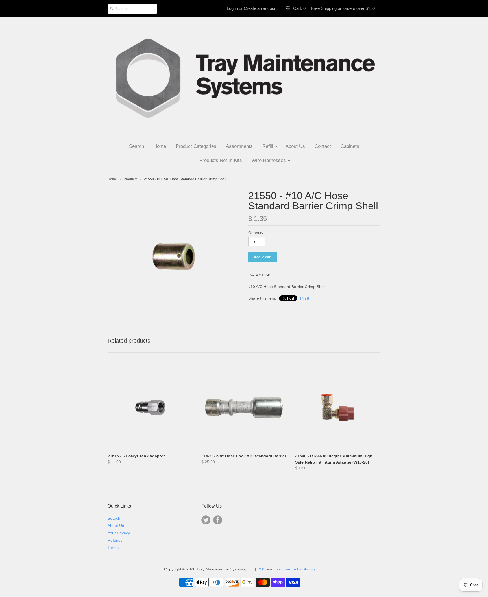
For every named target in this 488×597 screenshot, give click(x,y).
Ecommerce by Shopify (295, 569)
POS (261, 569)
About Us (116, 525)
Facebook (217, 519)
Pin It (304, 298)
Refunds (115, 540)
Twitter (205, 519)
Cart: (299, 8)
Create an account (261, 8)
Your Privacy (119, 533)
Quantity (255, 233)
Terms (113, 547)
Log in (232, 8)
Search (114, 518)
